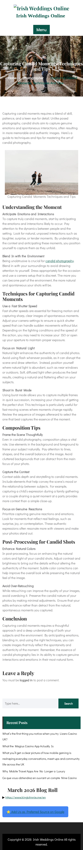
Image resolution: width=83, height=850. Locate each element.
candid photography (60, 261)
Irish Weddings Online (40, 15)
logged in (26, 680)
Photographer (33, 77)
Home (12, 77)
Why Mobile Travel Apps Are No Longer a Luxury (33, 771)
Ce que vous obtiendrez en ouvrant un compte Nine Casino (39, 778)
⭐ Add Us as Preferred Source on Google (35, 812)
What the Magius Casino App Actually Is (28, 746)
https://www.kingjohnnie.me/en (25, 797)
